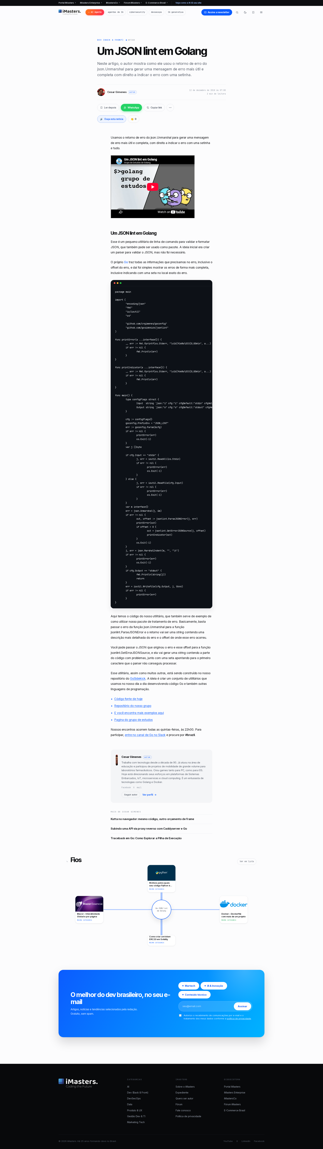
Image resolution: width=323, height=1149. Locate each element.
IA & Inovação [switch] (215, 985)
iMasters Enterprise (91, 3)
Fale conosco (183, 1110)
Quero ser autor (184, 1098)
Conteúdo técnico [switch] (196, 994)
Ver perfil (149, 794)
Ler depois (110, 107)
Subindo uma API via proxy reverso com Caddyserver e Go (149, 828)
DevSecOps (134, 1098)
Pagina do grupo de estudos (133, 719)
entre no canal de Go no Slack (145, 735)
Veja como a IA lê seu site (188, 3)
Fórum (179, 1104)
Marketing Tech (136, 1122)
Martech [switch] (190, 985)
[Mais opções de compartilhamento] (170, 107)
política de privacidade (239, 1018)
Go (126, 262)
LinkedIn (246, 1141)
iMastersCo (113, 3)
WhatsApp (133, 107)
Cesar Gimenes (131, 757)
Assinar (242, 1006)
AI (128, 1086)
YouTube (228, 1141)
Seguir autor (130, 794)
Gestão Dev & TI (136, 1116)
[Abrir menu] (261, 12)
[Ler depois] (253, 12)
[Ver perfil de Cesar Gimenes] (117, 776)
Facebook (126, 787)
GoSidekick (138, 678)
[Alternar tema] (245, 12)
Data (129, 1104)
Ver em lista (247, 861)
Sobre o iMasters (185, 1086)
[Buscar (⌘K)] (237, 12)
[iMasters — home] (70, 12)
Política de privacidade (188, 1116)
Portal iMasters (67, 3)
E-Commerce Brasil (157, 3)
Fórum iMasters (133, 3)
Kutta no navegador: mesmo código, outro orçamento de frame (152, 819)
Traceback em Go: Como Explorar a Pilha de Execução (146, 838)
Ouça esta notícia (111, 119)
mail (139, 787)
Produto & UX (134, 1110)
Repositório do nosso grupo (132, 706)
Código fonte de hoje (128, 699)
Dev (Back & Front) (110, 40)
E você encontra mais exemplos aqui (139, 713)
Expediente (182, 1092)
